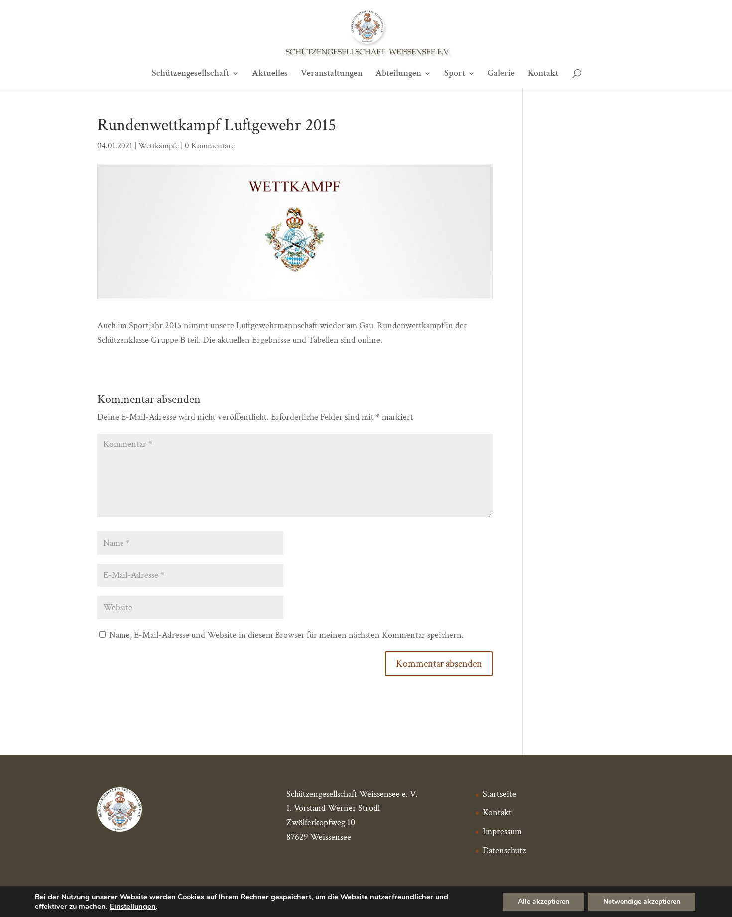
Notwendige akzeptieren (641, 901)
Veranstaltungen (332, 74)
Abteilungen (398, 74)
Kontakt (543, 74)
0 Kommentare (210, 145)
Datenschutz (504, 850)
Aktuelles (270, 74)
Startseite (499, 794)
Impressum (502, 831)
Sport (454, 74)
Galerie (501, 74)
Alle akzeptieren (543, 901)
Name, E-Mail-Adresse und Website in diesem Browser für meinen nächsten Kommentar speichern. (286, 635)
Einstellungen (133, 906)
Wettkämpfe (158, 145)
